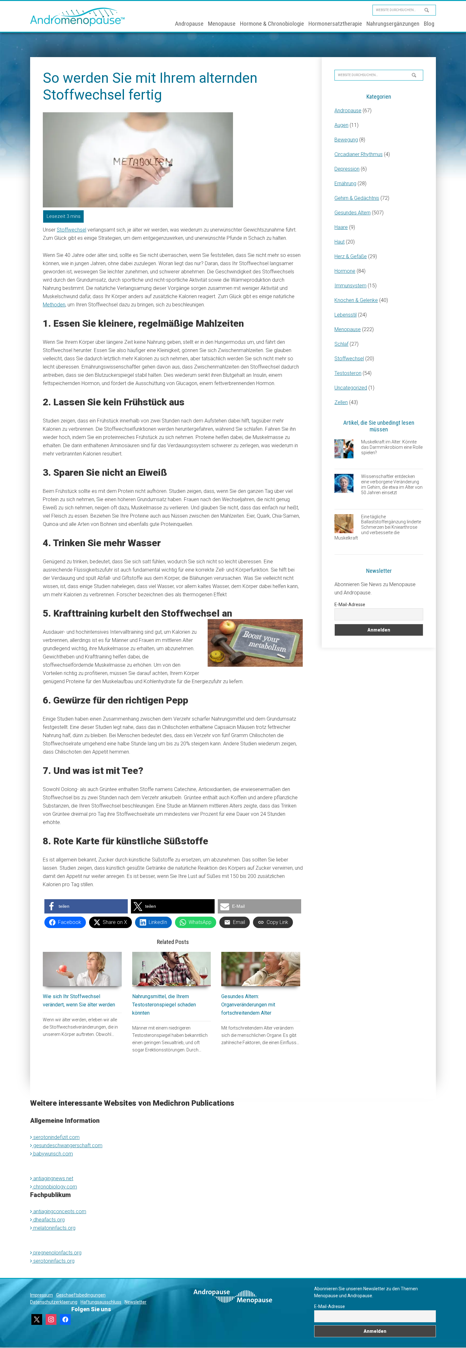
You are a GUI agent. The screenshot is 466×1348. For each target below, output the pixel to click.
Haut (339, 242)
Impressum (41, 1295)
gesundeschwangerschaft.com (67, 1145)
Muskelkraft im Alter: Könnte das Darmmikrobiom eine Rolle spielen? (392, 447)
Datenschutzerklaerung (53, 1302)
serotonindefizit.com (56, 1137)
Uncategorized (350, 388)
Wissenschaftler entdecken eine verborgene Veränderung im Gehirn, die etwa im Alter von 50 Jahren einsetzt (392, 484)
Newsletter (135, 1302)
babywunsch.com (52, 1154)
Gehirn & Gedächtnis (356, 198)
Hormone (344, 271)
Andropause (347, 111)
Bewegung (346, 140)
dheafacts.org (48, 1220)
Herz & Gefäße (350, 256)
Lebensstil (345, 315)
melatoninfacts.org (53, 1228)
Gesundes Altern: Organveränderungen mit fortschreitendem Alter (248, 1004)
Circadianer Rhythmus (358, 154)
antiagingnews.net (52, 1178)
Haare (341, 227)
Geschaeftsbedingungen (81, 1295)
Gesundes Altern (352, 213)
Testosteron (347, 373)
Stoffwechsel (71, 230)
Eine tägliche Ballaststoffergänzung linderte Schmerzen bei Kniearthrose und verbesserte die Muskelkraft (377, 527)
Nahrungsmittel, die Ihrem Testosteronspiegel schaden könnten (164, 1004)
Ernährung (345, 183)
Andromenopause (77, 16)
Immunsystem (350, 286)
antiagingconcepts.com (59, 1211)
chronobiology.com (54, 1187)
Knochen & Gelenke (356, 300)
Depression (346, 169)
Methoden (54, 305)
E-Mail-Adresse (349, 604)
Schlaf (341, 344)
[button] (86, 906)
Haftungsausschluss (101, 1302)
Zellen (341, 402)
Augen (341, 125)
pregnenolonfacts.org (56, 1253)
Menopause (347, 329)
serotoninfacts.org (53, 1261)
